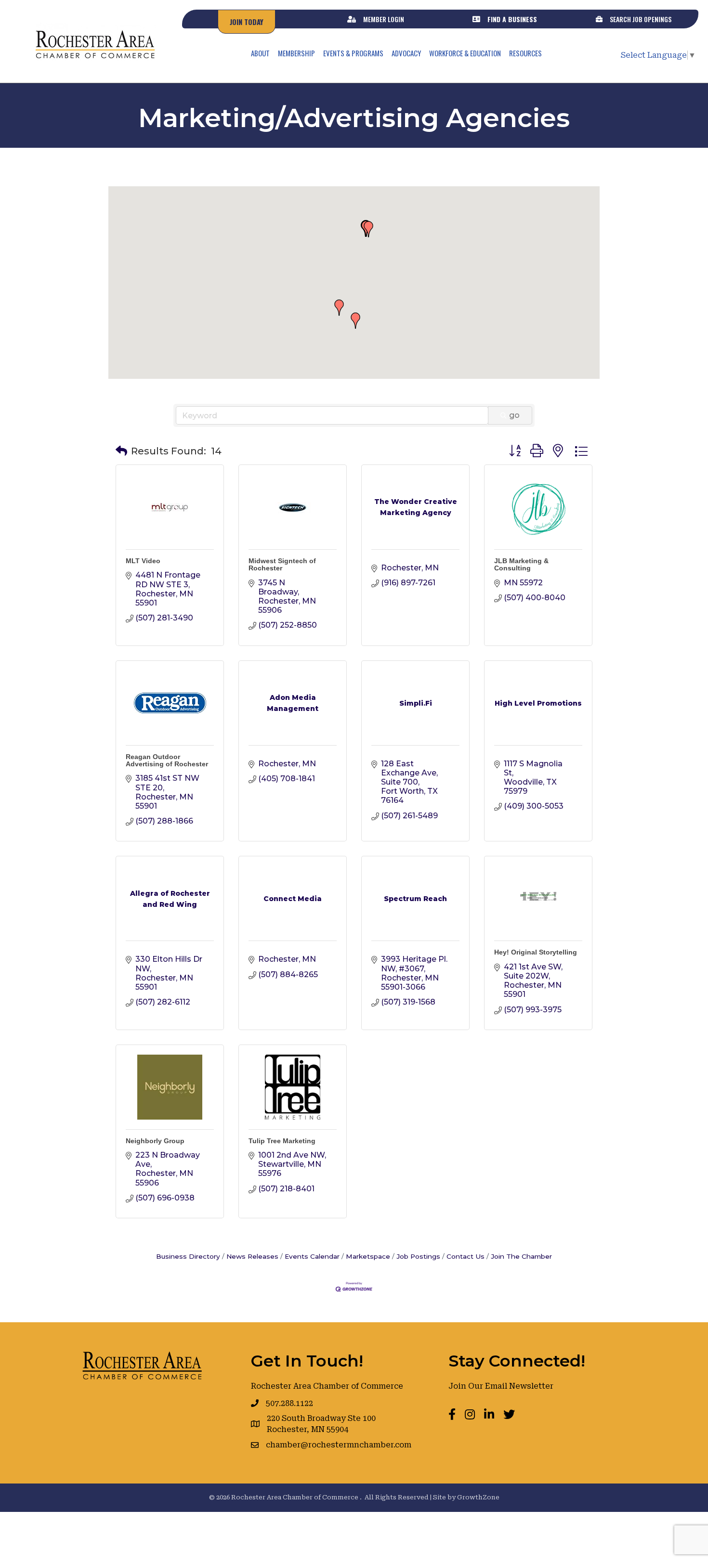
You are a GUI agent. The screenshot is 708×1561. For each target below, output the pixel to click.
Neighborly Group (155, 1141)
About (260, 53)
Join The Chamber (521, 1256)
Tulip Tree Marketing (282, 1141)
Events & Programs (353, 53)
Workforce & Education (465, 53)
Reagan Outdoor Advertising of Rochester (167, 760)
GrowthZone (478, 1497)
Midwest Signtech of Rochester (282, 564)
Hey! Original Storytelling (535, 952)
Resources (525, 53)
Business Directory (188, 1256)
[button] (368, 229)
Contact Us (465, 1256)
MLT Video (143, 561)
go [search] (514, 415)
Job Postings (418, 1256)
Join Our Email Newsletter (500, 1386)
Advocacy (406, 53)
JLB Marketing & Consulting (521, 564)
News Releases (252, 1256)
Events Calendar (312, 1256)
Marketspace (368, 1256)
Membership (296, 53)
